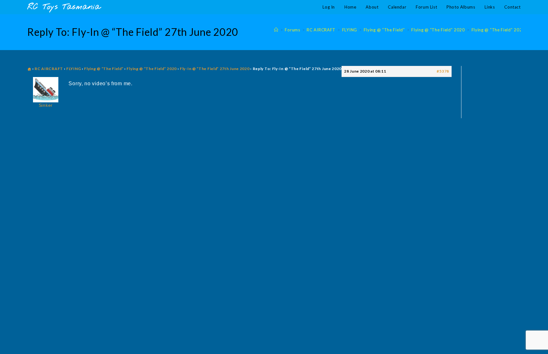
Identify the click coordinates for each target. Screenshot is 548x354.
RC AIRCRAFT (49, 68)
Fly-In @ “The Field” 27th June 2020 (215, 68)
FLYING (73, 68)
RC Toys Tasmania (63, 7)
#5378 (443, 71)
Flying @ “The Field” (103, 68)
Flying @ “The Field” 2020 (498, 29)
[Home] (276, 29)
